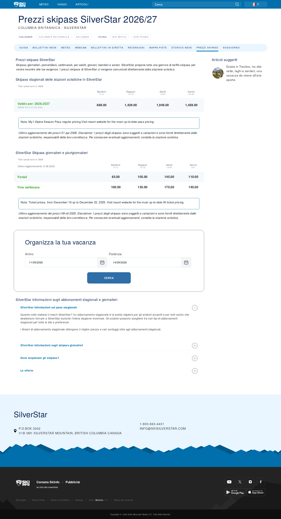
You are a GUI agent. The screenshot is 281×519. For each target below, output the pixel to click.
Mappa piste (158, 47)
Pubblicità (73, 482)
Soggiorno (231, 47)
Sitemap (79, 500)
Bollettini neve (45, 47)
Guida (23, 47)
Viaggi (62, 4)
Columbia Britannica (54, 36)
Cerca (109, 278)
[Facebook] (261, 482)
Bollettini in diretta (107, 47)
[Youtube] (229, 482)
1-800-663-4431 (152, 424)
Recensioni (136, 47)
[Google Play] (235, 492)
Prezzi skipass (207, 47)
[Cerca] (237, 4)
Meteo (44, 4)
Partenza (115, 254)
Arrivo (29, 254)
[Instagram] (250, 482)
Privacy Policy (38, 500)
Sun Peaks (141, 36)
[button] (105, 307)
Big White (120, 36)
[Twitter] (240, 482)
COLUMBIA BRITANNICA (39, 27)
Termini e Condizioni (60, 500)
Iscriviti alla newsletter (47, 487)
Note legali (21, 500)
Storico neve (181, 47)
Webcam (81, 47)
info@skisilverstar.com (163, 428)
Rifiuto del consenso (123, 500)
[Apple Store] (256, 492)
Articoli (82, 4)
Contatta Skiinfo (48, 482)
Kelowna (82, 36)
